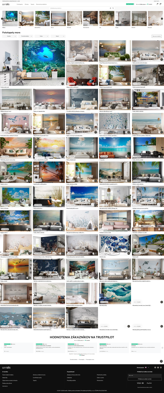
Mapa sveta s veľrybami (72, 87)
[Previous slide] (2, 19)
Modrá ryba (103, 257)
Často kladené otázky (7, 374)
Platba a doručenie (7, 383)
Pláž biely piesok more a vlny (8, 160)
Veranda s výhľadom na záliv (140, 232)
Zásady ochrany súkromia (73, 374)
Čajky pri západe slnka (39, 111)
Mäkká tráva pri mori (6, 111)
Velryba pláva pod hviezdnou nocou (142, 329)
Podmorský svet (5, 87)
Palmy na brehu (4, 208)
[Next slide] (162, 19)
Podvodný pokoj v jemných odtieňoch (75, 257)
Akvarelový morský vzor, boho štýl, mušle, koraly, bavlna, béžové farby (142, 305)
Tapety (35, 380)
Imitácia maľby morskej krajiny (74, 305)
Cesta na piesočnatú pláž (139, 87)
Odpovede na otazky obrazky (9, 380)
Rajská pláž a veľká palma (40, 184)
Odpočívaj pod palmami (106, 87)
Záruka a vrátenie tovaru (39, 374)
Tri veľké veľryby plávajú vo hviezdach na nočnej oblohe (75, 111)
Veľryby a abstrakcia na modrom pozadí (43, 281)
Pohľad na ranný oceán (105, 232)
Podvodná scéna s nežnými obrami (9, 135)
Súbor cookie (100, 377)
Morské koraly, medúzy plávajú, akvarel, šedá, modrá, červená (109, 208)
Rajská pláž (135, 257)
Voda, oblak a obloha (138, 111)
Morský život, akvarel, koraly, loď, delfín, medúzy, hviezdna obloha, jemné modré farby (10, 329)
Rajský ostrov (4, 184)
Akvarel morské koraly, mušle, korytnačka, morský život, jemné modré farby (75, 232)
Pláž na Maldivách (71, 160)
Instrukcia (4, 386)
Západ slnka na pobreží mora (41, 135)
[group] (26, 19)
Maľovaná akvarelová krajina (140, 63)
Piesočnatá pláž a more (72, 208)
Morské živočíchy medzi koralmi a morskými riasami (142, 281)
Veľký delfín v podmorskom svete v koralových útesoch (75, 281)
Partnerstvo (100, 380)
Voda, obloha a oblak (138, 160)
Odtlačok (69, 377)
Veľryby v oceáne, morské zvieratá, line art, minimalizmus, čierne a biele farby (75, 329)
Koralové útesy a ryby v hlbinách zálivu (43, 257)
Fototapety (81, 359)
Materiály (4, 377)
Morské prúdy (103, 305)
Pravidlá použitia (71, 380)
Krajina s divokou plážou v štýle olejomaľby (142, 135)
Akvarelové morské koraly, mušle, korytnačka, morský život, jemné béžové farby (10, 257)
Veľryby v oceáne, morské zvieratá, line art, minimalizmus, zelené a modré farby (43, 305)
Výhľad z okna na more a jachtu (140, 208)
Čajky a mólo (4, 281)
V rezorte (102, 160)
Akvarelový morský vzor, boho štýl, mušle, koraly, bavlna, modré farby (109, 329)
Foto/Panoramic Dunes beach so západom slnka (109, 63)
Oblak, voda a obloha (138, 184)
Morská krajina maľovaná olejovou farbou (109, 281)
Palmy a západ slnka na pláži (41, 160)
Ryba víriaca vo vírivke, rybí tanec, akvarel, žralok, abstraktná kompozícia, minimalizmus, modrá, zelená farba (109, 135)
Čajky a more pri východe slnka (74, 135)
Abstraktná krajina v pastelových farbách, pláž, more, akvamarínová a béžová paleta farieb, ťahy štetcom (109, 184)
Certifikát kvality (37, 377)
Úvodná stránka (73, 359)
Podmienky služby (101, 374)
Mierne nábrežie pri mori (106, 111)
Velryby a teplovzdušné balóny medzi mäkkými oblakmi (75, 63)
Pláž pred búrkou (38, 208)
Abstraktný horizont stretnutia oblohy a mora (10, 305)
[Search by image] (110, 8)
